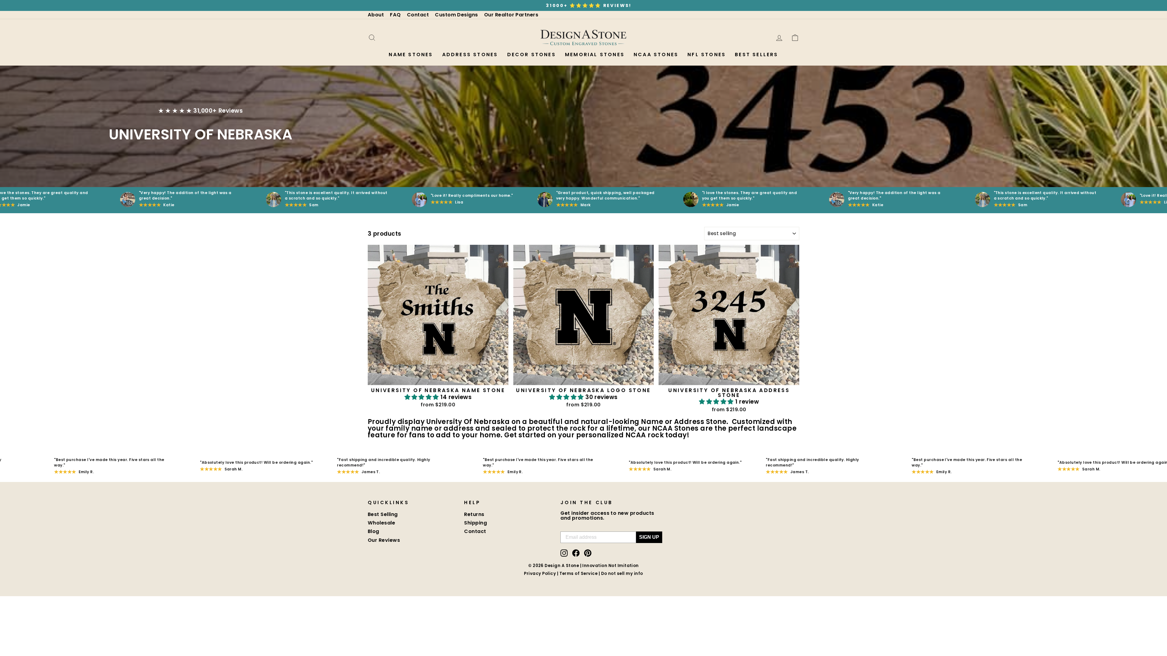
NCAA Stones (656, 54)
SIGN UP (649, 537)
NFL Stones (706, 54)
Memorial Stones (595, 54)
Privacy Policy (540, 573)
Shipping (475, 522)
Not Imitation (623, 566)
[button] (422, 397)
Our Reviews (384, 540)
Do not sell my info (622, 573)
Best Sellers (756, 54)
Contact (418, 14)
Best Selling (383, 514)
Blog (373, 531)
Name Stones (411, 54)
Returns (474, 514)
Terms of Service (578, 573)
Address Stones (470, 54)
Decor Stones (531, 54)
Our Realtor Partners (511, 14)
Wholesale (381, 522)
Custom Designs (456, 14)
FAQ (395, 14)
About (376, 14)
